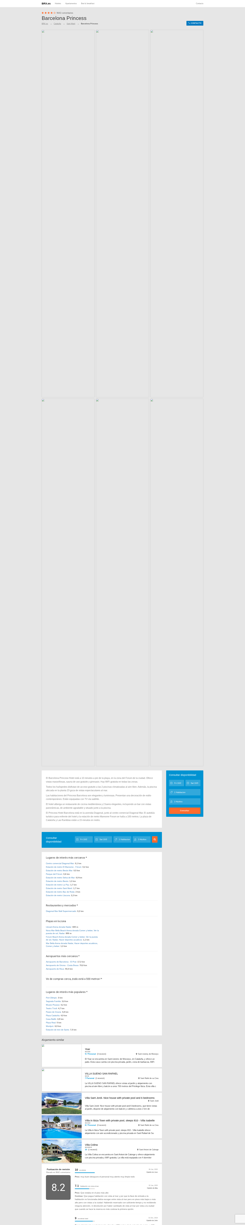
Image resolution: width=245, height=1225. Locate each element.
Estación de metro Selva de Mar (60, 877)
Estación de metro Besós (57, 881)
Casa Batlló (51, 1019)
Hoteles (58, 3)
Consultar (184, 811)
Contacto (199, 3)
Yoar (87, 1049)
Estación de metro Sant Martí (59, 888)
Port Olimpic (51, 998)
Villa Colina (91, 1144)
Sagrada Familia (53, 1001)
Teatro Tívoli (51, 1008)
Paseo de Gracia (53, 1012)
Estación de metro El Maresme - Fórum (63, 867)
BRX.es (46, 3)
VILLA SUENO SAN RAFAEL (101, 1073)
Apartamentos (71, 3)
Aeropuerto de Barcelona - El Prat (61, 962)
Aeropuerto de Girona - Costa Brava (62, 965)
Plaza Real (51, 1022)
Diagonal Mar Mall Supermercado (61, 911)
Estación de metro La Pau (57, 885)
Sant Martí (71, 24)
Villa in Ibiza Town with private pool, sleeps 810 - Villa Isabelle (120, 1120)
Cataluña (57, 24)
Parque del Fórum (54, 874)
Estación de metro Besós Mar (59, 870)
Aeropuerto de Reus (55, 969)
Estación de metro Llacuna (58, 895)
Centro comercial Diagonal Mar (60, 863)
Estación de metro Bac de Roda (60, 892)
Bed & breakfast (87, 3)
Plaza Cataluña (53, 1015)
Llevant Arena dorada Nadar (58, 927)
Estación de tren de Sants (57, 1030)
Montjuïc (50, 1026)
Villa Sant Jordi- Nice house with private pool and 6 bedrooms (120, 1098)
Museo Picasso (53, 1005)
